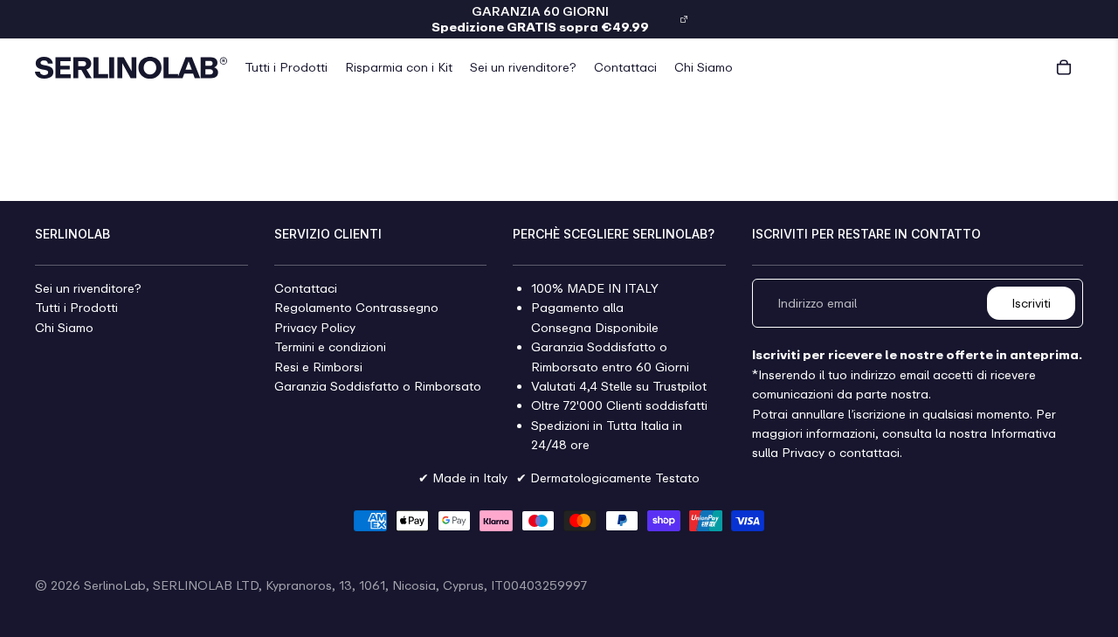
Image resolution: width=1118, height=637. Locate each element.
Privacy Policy (314, 327)
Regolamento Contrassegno (356, 308)
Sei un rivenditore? (88, 287)
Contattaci (305, 287)
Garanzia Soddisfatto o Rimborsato (377, 385)
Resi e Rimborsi (318, 366)
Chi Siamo (64, 327)
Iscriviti (1031, 302)
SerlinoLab (115, 585)
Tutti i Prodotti (76, 308)
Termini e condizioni (330, 347)
